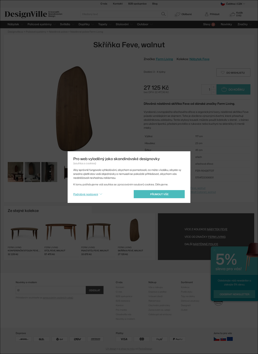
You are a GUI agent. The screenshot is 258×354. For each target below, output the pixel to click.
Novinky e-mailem (26, 282)
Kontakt (118, 3)
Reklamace (154, 300)
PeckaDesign (145, 348)
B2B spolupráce (137, 3)
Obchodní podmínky (159, 305)
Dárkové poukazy (190, 300)
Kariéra (119, 305)
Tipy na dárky (188, 296)
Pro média (121, 309)
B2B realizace (123, 300)
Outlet (184, 309)
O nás (103, 3)
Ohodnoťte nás (123, 314)
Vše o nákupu (155, 287)
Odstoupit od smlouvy (159, 314)
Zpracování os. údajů (159, 309)
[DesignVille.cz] (217, 339)
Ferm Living (217, 237)
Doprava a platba (157, 291)
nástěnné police (205, 244)
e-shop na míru (127, 348)
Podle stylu (186, 291)
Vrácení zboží (155, 296)
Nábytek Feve (199, 59)
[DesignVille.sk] (223, 339)
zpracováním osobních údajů (58, 297)
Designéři (186, 305)
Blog (155, 3)
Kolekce (185, 287)
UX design (111, 348)
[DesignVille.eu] (230, 339)
